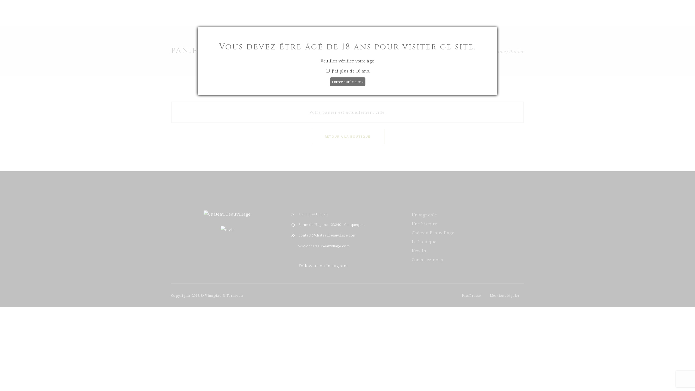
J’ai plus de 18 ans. (350, 71)
